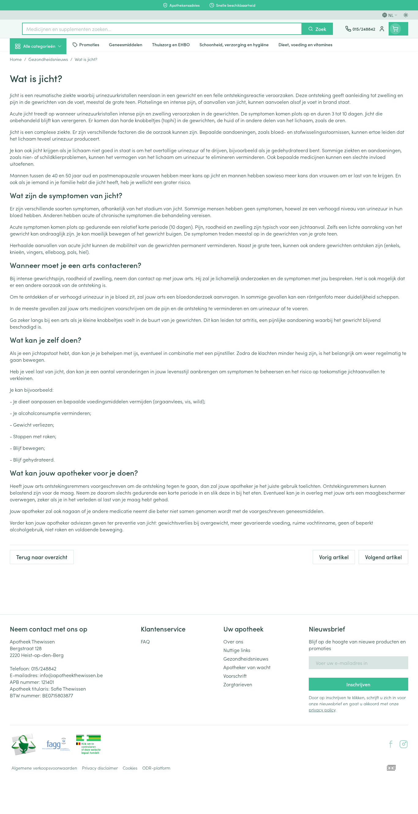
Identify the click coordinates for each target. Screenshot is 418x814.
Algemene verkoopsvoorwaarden (44, 768)
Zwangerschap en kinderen (49, 123)
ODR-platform (156, 768)
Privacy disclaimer (100, 768)
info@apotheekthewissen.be (71, 675)
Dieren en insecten (49, 194)
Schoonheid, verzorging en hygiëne (49, 79)
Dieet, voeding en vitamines (49, 101)
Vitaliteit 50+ (49, 142)
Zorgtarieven (237, 684)
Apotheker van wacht (247, 667)
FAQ (145, 641)
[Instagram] (403, 744)
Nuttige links (236, 649)
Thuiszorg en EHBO (49, 177)
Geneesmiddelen (49, 211)
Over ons (233, 641)
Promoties (26, 60)
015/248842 (43, 668)
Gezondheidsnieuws (245, 658)
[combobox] (162, 29)
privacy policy (322, 710)
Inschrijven (358, 684)
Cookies (130, 768)
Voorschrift (235, 675)
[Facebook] (390, 744)
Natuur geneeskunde (49, 160)
